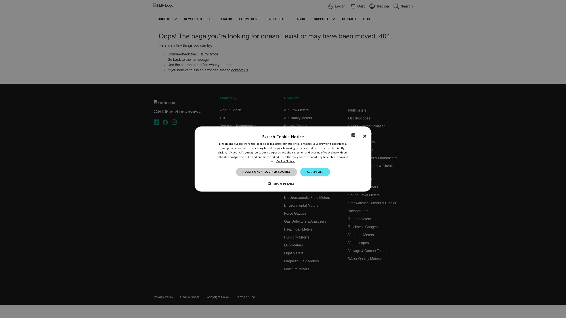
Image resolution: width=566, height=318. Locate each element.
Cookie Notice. (285, 161)
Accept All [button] (315, 172)
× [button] (365, 136)
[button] (283, 183)
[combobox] (353, 135)
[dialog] (283, 159)
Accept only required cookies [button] (266, 172)
